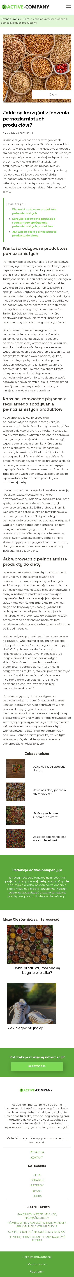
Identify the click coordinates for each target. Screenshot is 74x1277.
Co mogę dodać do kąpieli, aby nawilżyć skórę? (36, 1238)
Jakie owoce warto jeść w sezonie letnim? (49, 838)
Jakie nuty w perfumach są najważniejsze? (37, 1216)
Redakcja (37, 1152)
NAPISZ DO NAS (37, 1066)
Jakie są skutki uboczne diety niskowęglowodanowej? (49, 768)
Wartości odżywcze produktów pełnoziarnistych (34, 211)
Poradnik (37, 1180)
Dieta (26, 18)
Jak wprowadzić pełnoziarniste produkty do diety (34, 233)
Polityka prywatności (37, 1257)
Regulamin (37, 1271)
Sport (37, 1190)
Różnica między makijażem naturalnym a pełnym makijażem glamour (37, 1224)
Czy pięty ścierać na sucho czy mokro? (37, 1232)
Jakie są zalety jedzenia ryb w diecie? (49, 792)
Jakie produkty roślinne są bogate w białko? (37, 970)
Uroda (37, 1196)
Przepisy (37, 1185)
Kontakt (37, 1157)
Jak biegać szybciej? (26, 1028)
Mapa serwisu (37, 1264)
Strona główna (10, 18)
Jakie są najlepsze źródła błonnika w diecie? (45, 815)
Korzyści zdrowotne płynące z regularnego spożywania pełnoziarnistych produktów (33, 222)
